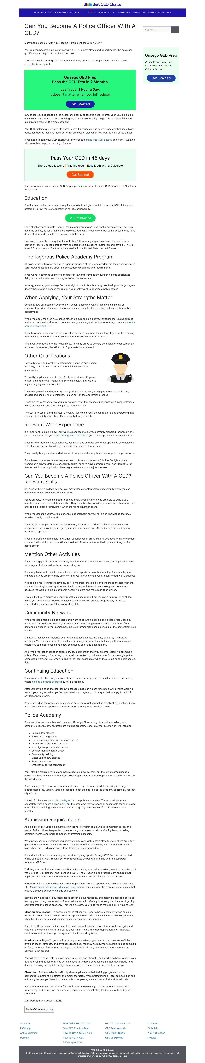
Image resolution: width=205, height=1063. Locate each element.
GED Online (124, 12)
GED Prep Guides (72, 1042)
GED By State (139, 12)
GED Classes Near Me (117, 1023)
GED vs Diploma (114, 1037)
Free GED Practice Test (99, 12)
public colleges (61, 800)
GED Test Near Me (115, 1028)
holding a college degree (46, 681)
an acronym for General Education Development (58, 887)
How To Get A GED (73, 1037)
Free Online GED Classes (77, 1023)
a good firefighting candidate (69, 435)
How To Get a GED (43, 12)
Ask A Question (29, 1033)
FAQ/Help (25, 1028)
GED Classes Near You (159, 12)
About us (25, 1023)
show (49, 1009)
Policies (24, 1037)
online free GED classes (98, 139)
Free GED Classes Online (67, 12)
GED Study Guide (115, 1033)
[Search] (175, 29)
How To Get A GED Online (77, 1033)
